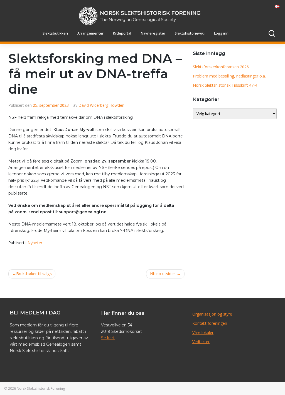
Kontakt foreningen (209, 323)
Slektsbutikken (55, 33)
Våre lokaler (202, 332)
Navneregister (153, 33)
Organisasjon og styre (212, 314)
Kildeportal (122, 33)
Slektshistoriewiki (190, 33)
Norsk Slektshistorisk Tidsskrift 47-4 (225, 85)
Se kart (108, 337)
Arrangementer (90, 33)
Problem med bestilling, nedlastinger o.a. (229, 76)
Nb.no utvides (163, 273)
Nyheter (35, 242)
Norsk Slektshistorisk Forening (41, 388)
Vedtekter (201, 341)
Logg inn (221, 33)
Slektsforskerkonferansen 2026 (221, 66)
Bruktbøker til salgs (34, 273)
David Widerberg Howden (101, 105)
